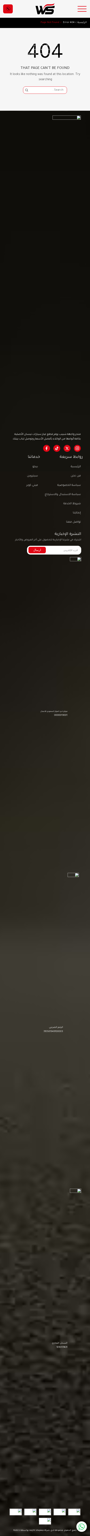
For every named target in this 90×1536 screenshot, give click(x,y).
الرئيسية (82, 22)
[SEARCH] (26, 90)
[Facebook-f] (46, 448)
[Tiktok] (56, 448)
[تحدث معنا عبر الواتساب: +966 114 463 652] (81, 1526)
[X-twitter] (67, 448)
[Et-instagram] (77, 448)
